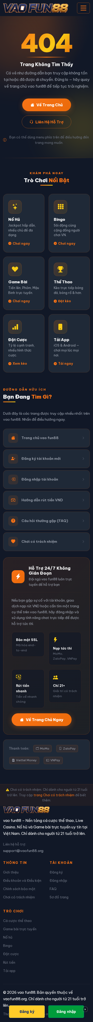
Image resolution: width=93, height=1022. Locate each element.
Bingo (7, 945)
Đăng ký (56, 872)
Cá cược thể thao (17, 921)
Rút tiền (9, 962)
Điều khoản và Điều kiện (22, 880)
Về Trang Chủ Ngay (44, 719)
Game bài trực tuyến (19, 929)
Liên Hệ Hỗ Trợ (49, 121)
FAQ (53, 889)
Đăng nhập (58, 880)
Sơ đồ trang (59, 897)
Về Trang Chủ (49, 104)
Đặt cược (11, 954)
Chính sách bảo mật (19, 889)
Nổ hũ (7, 937)
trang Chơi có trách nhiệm (54, 795)
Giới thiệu (11, 872)
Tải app (9, 971)
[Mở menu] (83, 8)
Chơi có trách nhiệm (19, 897)
